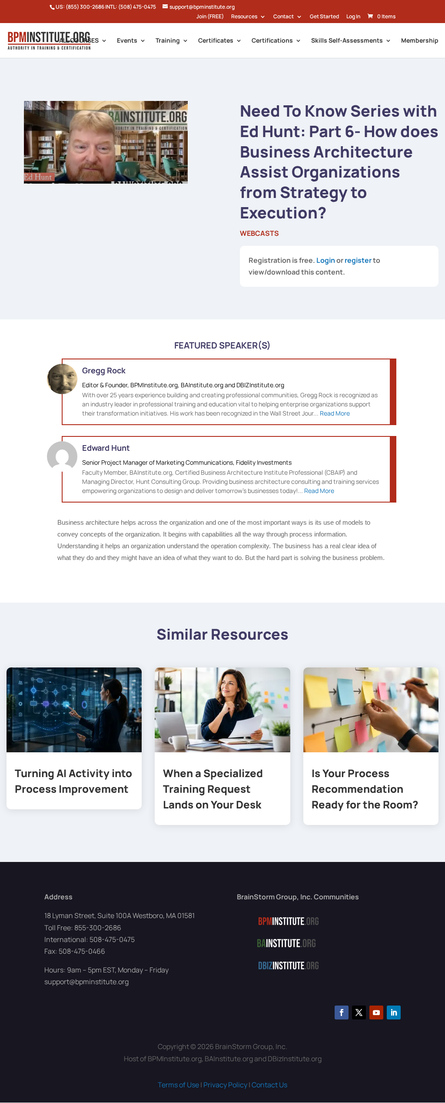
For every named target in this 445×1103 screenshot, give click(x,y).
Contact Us (269, 1085)
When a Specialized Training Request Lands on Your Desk (213, 788)
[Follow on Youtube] (376, 1012)
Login (325, 260)
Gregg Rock (104, 370)
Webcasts (259, 233)
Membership (419, 40)
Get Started (324, 17)
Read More (335, 413)
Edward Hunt (106, 448)
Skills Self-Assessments (347, 40)
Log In (353, 17)
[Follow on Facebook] (342, 1012)
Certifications (272, 40)
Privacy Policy (225, 1085)
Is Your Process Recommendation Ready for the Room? (365, 788)
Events (127, 40)
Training (168, 40)
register (358, 260)
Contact (283, 17)
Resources (244, 17)
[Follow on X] (359, 1012)
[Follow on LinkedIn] (394, 1012)
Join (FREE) (210, 17)
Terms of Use (178, 1085)
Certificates (215, 40)
